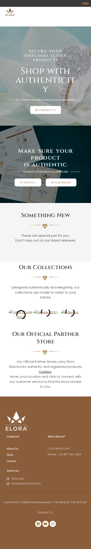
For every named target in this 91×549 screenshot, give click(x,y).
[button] (14, 314)
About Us (12, 448)
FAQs (10, 454)
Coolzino (45, 372)
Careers (11, 461)
